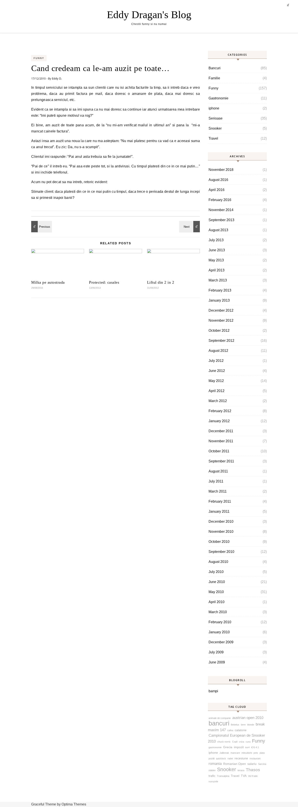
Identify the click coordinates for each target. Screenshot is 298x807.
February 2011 (220, 501)
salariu (252, 763)
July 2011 (216, 481)
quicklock (221, 758)
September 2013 (221, 220)
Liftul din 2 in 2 (160, 282)
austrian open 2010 (247, 718)
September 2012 (221, 340)
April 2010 (216, 602)
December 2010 (221, 521)
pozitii (211, 758)
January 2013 (219, 300)
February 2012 (220, 411)
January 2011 (219, 511)
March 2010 (218, 612)
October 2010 (219, 541)
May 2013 (216, 260)
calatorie (241, 730)
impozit (239, 747)
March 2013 (218, 280)
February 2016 (220, 200)
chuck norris (224, 741)
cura (248, 741)
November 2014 (221, 210)
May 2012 (216, 381)
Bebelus (235, 724)
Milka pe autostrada (48, 282)
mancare (235, 752)
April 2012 (216, 391)
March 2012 (218, 401)
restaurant (255, 758)
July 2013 (216, 240)
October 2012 (219, 330)
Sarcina (262, 764)
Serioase (216, 118)
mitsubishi (246, 752)
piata (262, 752)
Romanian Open (234, 763)
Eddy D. (57, 78)
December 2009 (221, 642)
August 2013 (218, 230)
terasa (241, 770)
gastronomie (215, 747)
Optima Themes (74, 804)
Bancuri (215, 68)
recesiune (241, 758)
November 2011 (221, 441)
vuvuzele (213, 781)
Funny (39, 58)
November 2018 (221, 170)
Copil (234, 741)
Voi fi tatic (253, 776)
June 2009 (217, 662)
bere (243, 724)
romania (215, 764)
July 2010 (216, 572)
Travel (213, 138)
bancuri (219, 723)
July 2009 (216, 652)
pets (255, 752)
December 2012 (221, 310)
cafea (230, 730)
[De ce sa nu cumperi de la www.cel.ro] (190, 226)
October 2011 (219, 451)
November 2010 (221, 531)
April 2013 (216, 270)
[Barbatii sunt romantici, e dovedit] (41, 226)
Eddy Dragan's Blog (149, 14)
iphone (214, 108)
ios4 (247, 747)
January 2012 (219, 421)
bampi (213, 691)
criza (241, 741)
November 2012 (221, 320)
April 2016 (216, 190)
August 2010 (218, 562)
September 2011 (221, 461)
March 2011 (218, 491)
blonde (250, 724)
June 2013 (217, 250)
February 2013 (220, 290)
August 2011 (218, 471)
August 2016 (218, 180)
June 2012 (217, 371)
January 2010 (219, 632)
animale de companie (220, 718)
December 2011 (221, 431)
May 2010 (216, 592)
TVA (244, 775)
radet (230, 758)
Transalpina (223, 776)
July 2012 (216, 361)
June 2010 (217, 582)
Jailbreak (224, 752)
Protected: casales (104, 282)
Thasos (253, 769)
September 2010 (221, 552)
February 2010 (220, 622)
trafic (212, 775)
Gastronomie (218, 98)
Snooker (215, 128)
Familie (214, 78)
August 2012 (218, 350)
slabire (212, 770)
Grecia (227, 747)
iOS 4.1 (255, 747)
